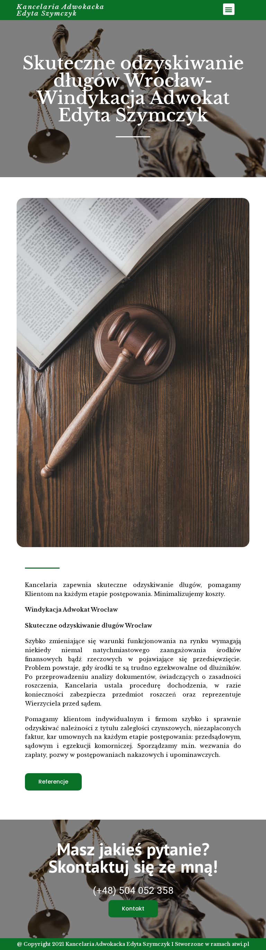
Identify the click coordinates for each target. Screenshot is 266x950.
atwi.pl (240, 944)
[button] (228, 9)
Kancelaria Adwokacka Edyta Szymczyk (61, 10)
